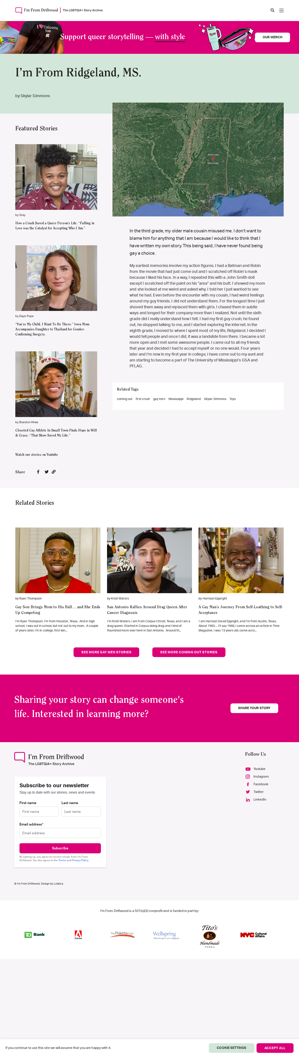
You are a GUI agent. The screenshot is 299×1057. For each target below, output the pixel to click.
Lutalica (58, 883)
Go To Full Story (58, 553)
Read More (56, 170)
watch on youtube (54, 183)
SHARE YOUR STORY (254, 708)
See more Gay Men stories (106, 652)
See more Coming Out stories (188, 652)
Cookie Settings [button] (231, 1048)
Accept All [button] (275, 1048)
